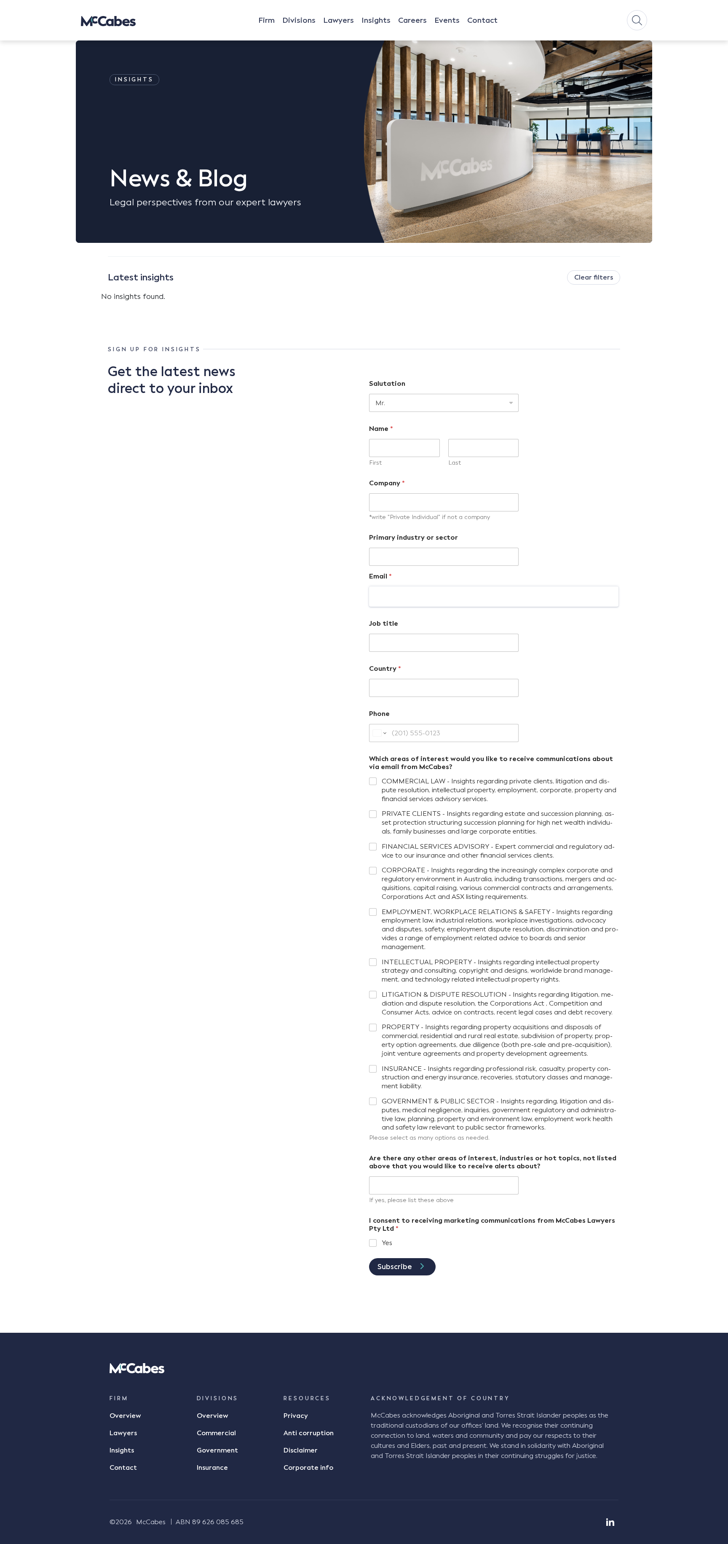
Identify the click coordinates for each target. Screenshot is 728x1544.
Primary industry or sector (413, 537)
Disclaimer (301, 1450)
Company (387, 483)
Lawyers (338, 20)
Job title (383, 623)
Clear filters (593, 277)
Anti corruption (309, 1433)
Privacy (296, 1416)
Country (385, 668)
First (375, 462)
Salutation (387, 383)
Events (447, 20)
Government (217, 1450)
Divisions (299, 20)
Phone (379, 714)
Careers (412, 20)
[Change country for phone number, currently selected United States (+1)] (379, 733)
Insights (376, 20)
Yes (387, 1243)
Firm (266, 20)
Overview (125, 1416)
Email (380, 576)
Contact (482, 20)
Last (454, 462)
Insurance (212, 1467)
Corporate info (308, 1467)
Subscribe (394, 1266)
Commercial (216, 1433)
